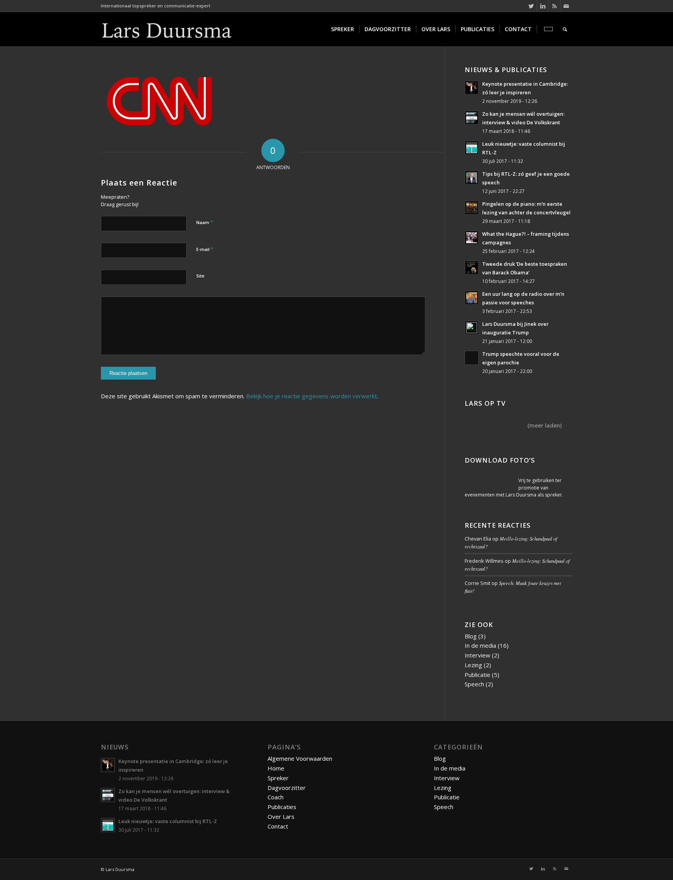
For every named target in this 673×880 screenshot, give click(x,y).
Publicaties (282, 807)
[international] (547, 29)
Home (276, 768)
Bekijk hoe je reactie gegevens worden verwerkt (311, 396)
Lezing (473, 665)
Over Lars (281, 816)
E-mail (204, 249)
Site (200, 276)
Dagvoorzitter (287, 788)
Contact (278, 826)
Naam (204, 222)
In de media (480, 645)
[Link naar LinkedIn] (542, 6)
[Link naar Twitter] (531, 6)
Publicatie (477, 675)
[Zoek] (565, 29)
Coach (276, 797)
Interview (477, 655)
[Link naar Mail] (566, 6)
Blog (471, 636)
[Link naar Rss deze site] (554, 6)
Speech (474, 684)
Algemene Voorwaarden (300, 758)
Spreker (278, 778)
